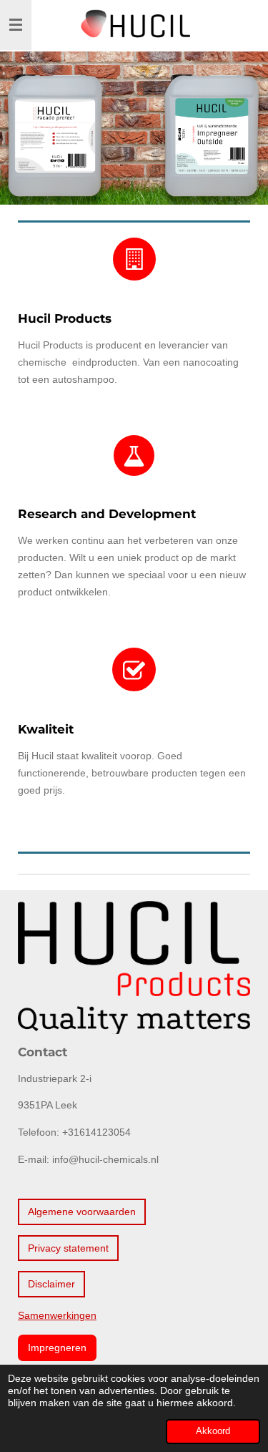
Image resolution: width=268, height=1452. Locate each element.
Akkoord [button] (213, 1431)
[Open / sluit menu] (15, 25)
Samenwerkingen (57, 1315)
